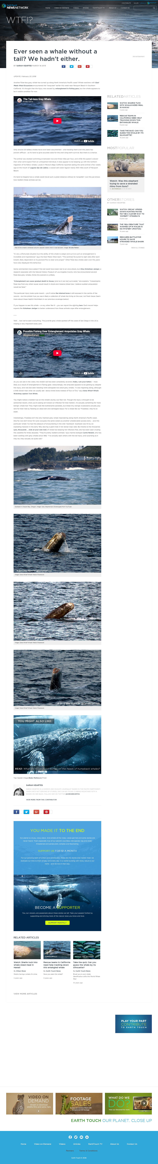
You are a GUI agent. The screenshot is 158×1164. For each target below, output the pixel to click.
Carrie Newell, (88, 433)
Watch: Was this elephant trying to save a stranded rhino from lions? (124, 184)
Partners (70, 1151)
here (81, 305)
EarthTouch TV (99, 8)
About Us (112, 8)
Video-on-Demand (61, 8)
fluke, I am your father (82, 382)
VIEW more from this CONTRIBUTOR (41, 800)
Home (47, 8)
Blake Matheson (35, 778)
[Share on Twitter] (73, 66)
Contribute (126, 3)
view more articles (25, 994)
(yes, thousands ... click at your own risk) (30, 430)
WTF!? (19, 20)
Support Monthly (57, 923)
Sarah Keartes (24, 66)
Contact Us (125, 8)
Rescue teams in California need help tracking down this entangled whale (56, 965)
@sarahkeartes (73, 794)
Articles (86, 8)
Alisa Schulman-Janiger (89, 269)
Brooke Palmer (74, 247)
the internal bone (63, 293)
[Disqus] (59, 1049)
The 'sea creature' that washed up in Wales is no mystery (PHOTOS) (132, 226)
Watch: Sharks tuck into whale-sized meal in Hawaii (26, 965)
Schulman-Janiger (30, 308)
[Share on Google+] (81, 66)
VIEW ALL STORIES (137, 248)
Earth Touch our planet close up (15, 6)
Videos (76, 8)
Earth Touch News (53, 971)
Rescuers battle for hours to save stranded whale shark (132, 239)
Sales (136, 3)
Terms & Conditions (88, 1151)
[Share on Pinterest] (89, 66)
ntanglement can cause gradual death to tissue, (34, 281)
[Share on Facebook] (65, 66)
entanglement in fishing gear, (67, 88)
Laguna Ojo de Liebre (39, 168)
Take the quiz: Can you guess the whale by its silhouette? (84, 965)
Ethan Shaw (21, 971)
